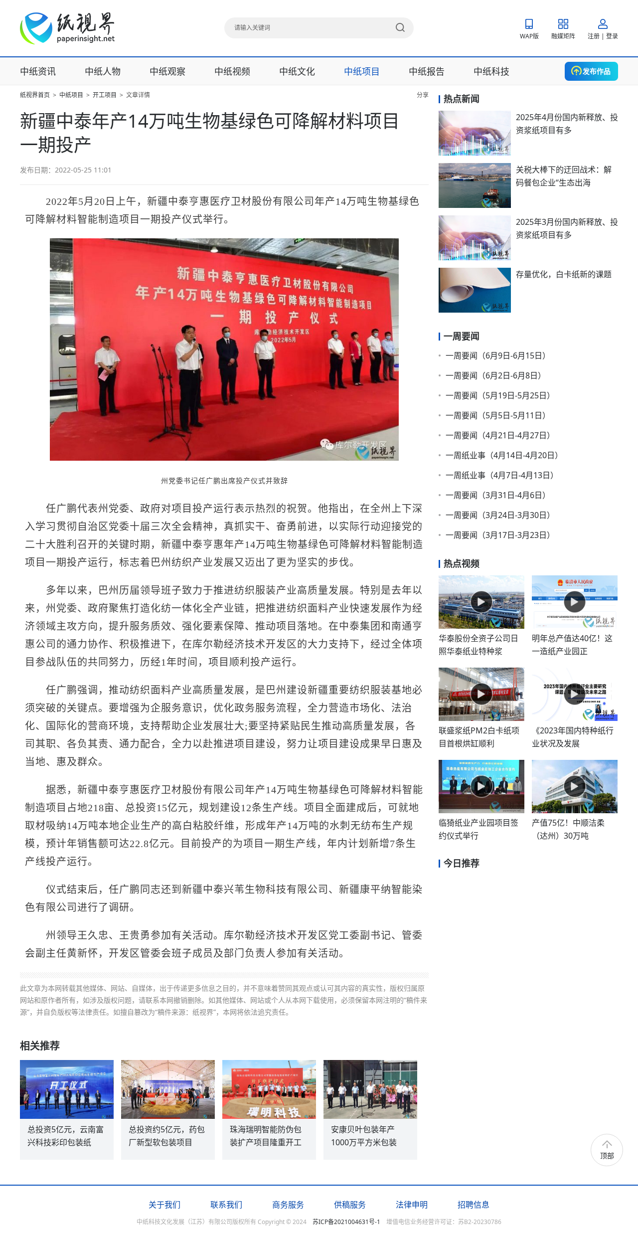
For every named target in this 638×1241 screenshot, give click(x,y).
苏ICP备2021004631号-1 (346, 1222)
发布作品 (597, 71)
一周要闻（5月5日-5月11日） (498, 415)
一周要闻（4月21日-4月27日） (500, 435)
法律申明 (412, 1204)
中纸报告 (427, 71)
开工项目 (105, 95)
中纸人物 (103, 71)
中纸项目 (362, 71)
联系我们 (226, 1204)
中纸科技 (491, 71)
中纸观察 (167, 71)
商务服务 (288, 1204)
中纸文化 (297, 71)
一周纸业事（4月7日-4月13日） (502, 475)
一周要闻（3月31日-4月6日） (498, 495)
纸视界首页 (35, 95)
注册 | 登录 (603, 36)
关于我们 (164, 1204)
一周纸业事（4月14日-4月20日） (504, 455)
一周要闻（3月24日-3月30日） (500, 515)
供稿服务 (350, 1204)
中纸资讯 (38, 71)
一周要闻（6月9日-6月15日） (498, 355)
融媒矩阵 (563, 36)
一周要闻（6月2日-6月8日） (496, 375)
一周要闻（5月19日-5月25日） (500, 395)
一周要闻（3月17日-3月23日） (500, 535)
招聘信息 (473, 1204)
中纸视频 (232, 71)
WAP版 (529, 36)
